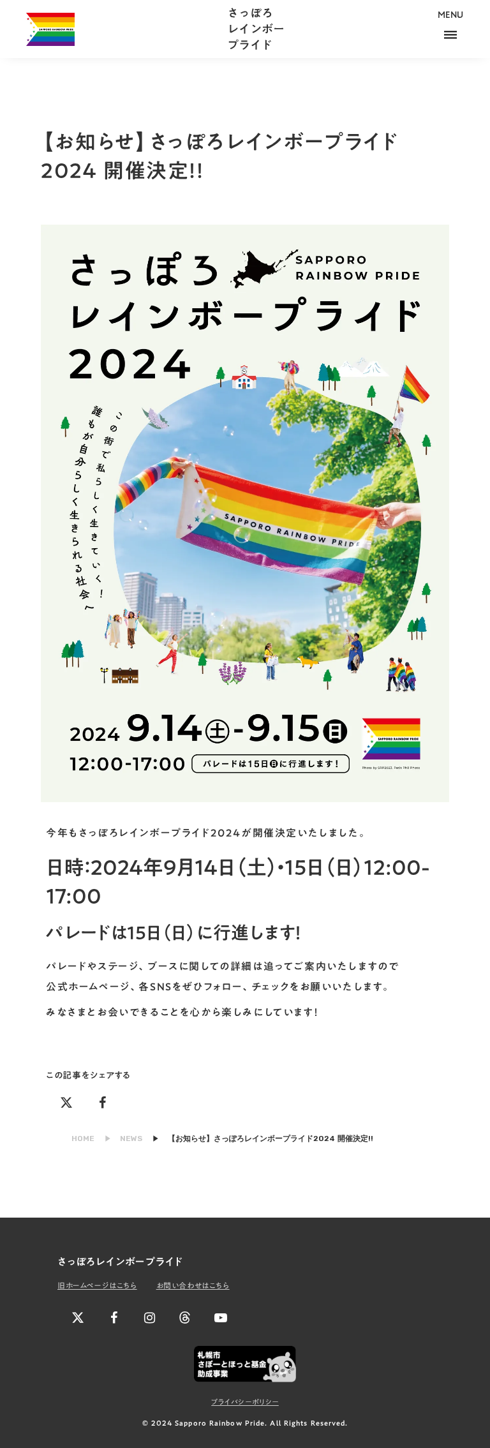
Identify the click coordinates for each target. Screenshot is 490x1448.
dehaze (450, 35)
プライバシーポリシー (245, 1402)
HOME (82, 1138)
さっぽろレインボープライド (256, 28)
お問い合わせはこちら (193, 1285)
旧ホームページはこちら (97, 1285)
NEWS (131, 1138)
